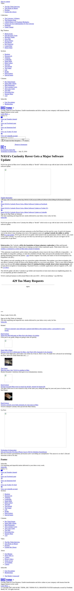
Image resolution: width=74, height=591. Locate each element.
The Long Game (10, 89)
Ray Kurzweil (9, 44)
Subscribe (12, 150)
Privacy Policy (9, 559)
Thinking (7, 58)
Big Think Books (10, 82)
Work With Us (9, 555)
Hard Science (9, 73)
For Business (5, 150)
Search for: (4, 137)
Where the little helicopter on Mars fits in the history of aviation (20, 335)
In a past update (9, 235)
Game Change (9, 27)
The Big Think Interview (12, 6)
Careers (7, 564)
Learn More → (5, 114)
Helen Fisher (8, 48)
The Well (7, 90)
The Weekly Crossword (12, 576)
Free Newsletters (10, 102)
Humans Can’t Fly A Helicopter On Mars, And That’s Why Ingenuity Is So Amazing (26, 352)
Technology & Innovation (8, 151)
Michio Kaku (9, 34)
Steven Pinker (9, 41)
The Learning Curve (11, 87)
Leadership (8, 59)
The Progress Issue (10, 20)
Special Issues (9, 75)
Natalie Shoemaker (6, 198)
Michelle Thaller (10, 37)
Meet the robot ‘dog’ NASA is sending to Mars (15, 370)
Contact (7, 557)
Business (7, 54)
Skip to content (5, 1)
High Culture (9, 63)
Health (7, 72)
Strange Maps (9, 94)
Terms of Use (9, 561)
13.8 (6, 96)
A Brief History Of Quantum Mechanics (17, 22)
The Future (8, 68)
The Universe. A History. (12, 18)
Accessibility (8, 562)
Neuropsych (8, 56)
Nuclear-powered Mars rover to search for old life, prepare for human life (23, 386)
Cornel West (8, 46)
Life (6, 70)
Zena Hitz (8, 39)
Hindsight (8, 25)
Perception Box (9, 92)
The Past (7, 65)
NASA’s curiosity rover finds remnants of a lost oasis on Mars (19, 405)
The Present (8, 66)
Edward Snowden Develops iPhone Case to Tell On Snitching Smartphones (24, 452)
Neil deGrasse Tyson (11, 35)
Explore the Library (11, 12)
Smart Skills (8, 61)
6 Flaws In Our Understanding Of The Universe (19, 23)
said (27, 255)
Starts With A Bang (10, 83)
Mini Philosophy (10, 85)
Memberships (9, 104)
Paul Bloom (8, 42)
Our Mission (8, 554)
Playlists (7, 10)
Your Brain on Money (11, 8)
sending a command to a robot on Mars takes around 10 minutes (20, 249)
